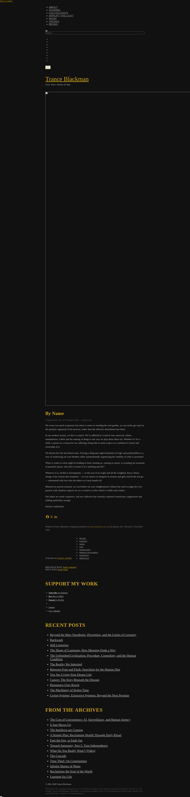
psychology (84, 555)
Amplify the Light (61, 15)
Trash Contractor (69, 567)
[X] (52, 517)
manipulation (84, 550)
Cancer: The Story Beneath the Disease (74, 679)
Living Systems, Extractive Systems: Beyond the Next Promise (89, 695)
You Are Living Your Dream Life (71, 674)
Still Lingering (59, 645)
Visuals (54, 21)
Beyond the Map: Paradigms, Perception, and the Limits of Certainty (93, 634)
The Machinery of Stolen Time (69, 690)
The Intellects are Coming (66, 730)
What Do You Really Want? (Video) (72, 750)
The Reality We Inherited (66, 664)
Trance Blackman (67, 78)
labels (82, 544)
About (53, 7)
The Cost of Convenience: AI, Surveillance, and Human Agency (90, 719)
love (81, 547)
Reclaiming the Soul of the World (71, 771)
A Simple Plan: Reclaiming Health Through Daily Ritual (85, 735)
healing (82, 538)
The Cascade (58, 756)
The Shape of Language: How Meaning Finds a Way (83, 650)
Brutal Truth (63, 570)
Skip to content (6, 1)
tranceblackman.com (98, 527)
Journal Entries (64, 558)
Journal (55, 10)
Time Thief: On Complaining (68, 761)
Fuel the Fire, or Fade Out (66, 740)
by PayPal (56, 600)
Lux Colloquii (58, 12)
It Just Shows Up (60, 724)
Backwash (56, 640)
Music (53, 18)
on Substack (58, 593)
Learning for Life (61, 776)
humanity (83, 541)
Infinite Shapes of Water (65, 766)
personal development (88, 552)
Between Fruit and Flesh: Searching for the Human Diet (85, 669)
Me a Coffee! (56, 596)
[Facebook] (47, 517)
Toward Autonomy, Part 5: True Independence (79, 745)
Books (53, 24)
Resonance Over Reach (64, 685)
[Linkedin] (56, 517)
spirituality (84, 558)
